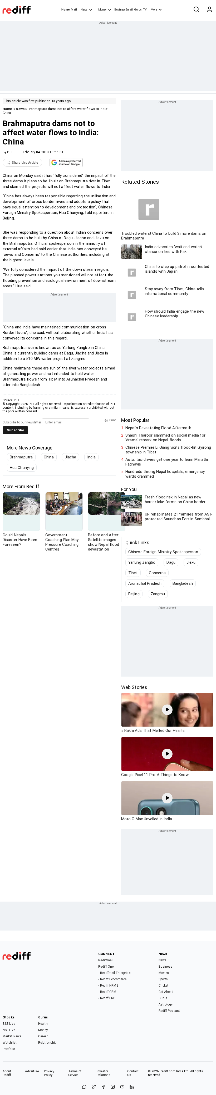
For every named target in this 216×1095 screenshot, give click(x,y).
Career (43, 1036)
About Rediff (7, 1073)
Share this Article (25, 162)
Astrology (166, 1004)
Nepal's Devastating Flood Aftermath (158, 428)
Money (102, 9)
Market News (12, 1036)
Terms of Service (75, 1073)
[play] (167, 709)
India (91, 457)
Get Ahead (166, 992)
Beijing (134, 594)
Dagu (170, 562)
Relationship (47, 1042)
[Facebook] (103, 1087)
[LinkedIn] (132, 1087)
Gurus (138, 9)
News (84, 9)
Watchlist (10, 1042)
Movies (164, 973)
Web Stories (134, 687)
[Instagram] (113, 1087)
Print (112, 420)
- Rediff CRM (107, 992)
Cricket (164, 985)
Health (43, 1024)
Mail (74, 9)
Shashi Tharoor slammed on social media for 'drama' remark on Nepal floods (165, 437)
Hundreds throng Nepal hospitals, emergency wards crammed (165, 474)
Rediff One (106, 966)
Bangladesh (183, 583)
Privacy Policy (49, 1073)
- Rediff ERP (106, 998)
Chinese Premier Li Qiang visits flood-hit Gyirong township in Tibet (168, 449)
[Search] (196, 10)
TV (145, 9)
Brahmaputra (21, 457)
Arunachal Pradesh (144, 583)
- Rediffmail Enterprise (114, 973)
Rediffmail (105, 960)
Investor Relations (104, 1073)
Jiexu (191, 562)
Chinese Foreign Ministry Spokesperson (163, 551)
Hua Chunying (22, 467)
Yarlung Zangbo (141, 562)
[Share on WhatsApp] (84, 1087)
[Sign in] (209, 10)
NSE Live (9, 1030)
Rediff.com (167, 1071)
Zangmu (158, 594)
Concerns (157, 573)
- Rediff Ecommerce (112, 979)
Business (166, 966)
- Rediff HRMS (108, 985)
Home (65, 9)
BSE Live (9, 1024)
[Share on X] (94, 1087)
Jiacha (70, 457)
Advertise (32, 1071)
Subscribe (15, 430)
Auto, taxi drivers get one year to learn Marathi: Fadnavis (167, 462)
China (49, 457)
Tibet (133, 573)
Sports (163, 979)
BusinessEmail (123, 9)
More (154, 9)
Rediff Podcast (169, 1011)
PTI (9, 152)
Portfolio (9, 1049)
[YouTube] (122, 1087)
